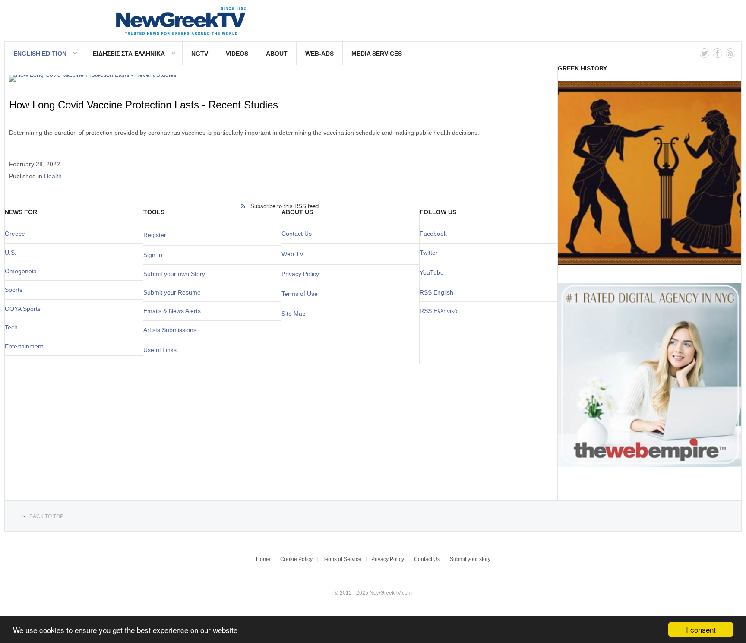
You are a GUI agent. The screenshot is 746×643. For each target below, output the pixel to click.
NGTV (199, 53)
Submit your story (470, 559)
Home (263, 559)
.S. (12, 252)
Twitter (429, 252)
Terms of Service (341, 559)
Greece (15, 233)
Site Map (293, 313)
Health (53, 176)
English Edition (39, 53)
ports (15, 289)
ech (13, 327)
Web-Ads (319, 53)
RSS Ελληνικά (439, 310)
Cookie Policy (296, 559)
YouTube (432, 272)
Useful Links (160, 349)
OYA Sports (25, 308)
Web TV (292, 253)
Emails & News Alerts (172, 310)
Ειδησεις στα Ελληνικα (129, 53)
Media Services (376, 53)
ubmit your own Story (176, 273)
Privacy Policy (300, 273)
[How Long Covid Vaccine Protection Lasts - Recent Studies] (280, 78)
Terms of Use (299, 293)
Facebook (433, 233)
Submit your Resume (172, 292)
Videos (237, 53)
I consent (701, 629)
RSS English (436, 292)
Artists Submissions (169, 329)
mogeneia (23, 271)
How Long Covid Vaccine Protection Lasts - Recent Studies (143, 105)
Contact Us (296, 233)
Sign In (152, 254)
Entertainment (24, 346)
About (277, 53)
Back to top (46, 516)
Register (154, 234)
